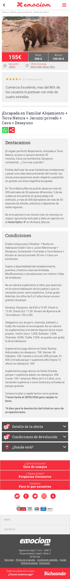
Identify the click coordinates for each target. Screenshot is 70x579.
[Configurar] (44, 563)
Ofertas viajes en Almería (21, 12)
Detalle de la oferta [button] (27, 426)
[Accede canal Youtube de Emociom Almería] (53, 496)
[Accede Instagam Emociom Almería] (44, 496)
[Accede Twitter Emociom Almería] (35, 496)
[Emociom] (36, 4)
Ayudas (63, 560)
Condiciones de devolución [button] (34, 437)
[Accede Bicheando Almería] (17, 496)
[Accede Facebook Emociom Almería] (26, 496)
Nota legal (9, 560)
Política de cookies (29, 563)
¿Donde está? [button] (22, 447)
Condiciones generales (47, 560)
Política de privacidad (25, 560)
